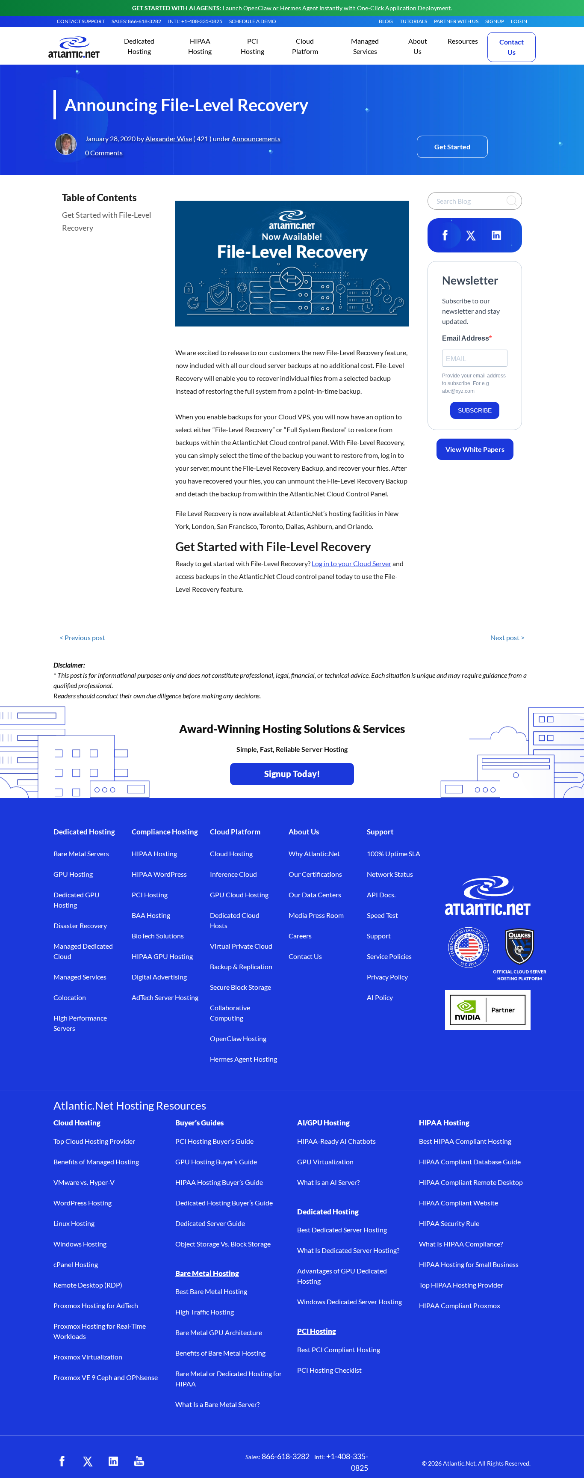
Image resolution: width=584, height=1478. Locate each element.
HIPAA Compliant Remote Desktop (471, 1182)
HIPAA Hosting (154, 853)
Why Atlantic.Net (314, 853)
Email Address (465, 338)
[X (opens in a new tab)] (87, 1461)
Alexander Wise (168, 138)
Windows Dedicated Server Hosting (349, 1301)
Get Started (452, 146)
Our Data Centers (315, 894)
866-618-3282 (286, 1456)
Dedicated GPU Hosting (76, 899)
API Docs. (381, 894)
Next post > (507, 637)
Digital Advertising (159, 977)
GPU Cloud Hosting (239, 894)
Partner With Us (456, 21)
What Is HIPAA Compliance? (461, 1244)
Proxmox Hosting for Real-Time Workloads (99, 1331)
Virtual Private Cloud (241, 946)
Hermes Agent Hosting (243, 1059)
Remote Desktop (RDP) (87, 1285)
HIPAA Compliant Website (458, 1203)
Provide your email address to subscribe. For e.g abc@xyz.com (474, 383)
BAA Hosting (151, 915)
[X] (470, 235)
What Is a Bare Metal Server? (217, 1404)
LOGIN (519, 21)
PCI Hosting (150, 894)
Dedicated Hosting (84, 831)
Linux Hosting (73, 1223)
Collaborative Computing (230, 1012)
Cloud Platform (235, 831)
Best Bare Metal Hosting (211, 1291)
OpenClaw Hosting (238, 1038)
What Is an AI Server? (328, 1182)
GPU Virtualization (325, 1161)
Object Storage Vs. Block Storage (223, 1244)
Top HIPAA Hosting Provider (461, 1285)
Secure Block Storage (240, 987)
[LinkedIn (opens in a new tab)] (113, 1461)
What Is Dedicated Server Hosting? (348, 1250)
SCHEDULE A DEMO (252, 21)
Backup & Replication (241, 966)
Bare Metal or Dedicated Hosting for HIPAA (228, 1378)
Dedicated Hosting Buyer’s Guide (224, 1203)
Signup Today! (292, 774)
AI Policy (380, 997)
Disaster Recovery (80, 925)
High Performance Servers (80, 1023)
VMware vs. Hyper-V (84, 1182)
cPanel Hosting (75, 1264)
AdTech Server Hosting (165, 997)
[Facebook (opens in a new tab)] (62, 1461)
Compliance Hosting (165, 831)
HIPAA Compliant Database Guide (470, 1161)
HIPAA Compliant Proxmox (459, 1305)
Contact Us (511, 47)
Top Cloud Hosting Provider (94, 1141)
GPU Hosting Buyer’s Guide (216, 1161)
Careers (300, 936)
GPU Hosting (73, 874)
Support (380, 831)
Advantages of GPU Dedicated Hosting (342, 1276)
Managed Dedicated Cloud (83, 951)
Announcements (256, 138)
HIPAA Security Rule (449, 1223)
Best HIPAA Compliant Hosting (465, 1141)
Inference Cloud (233, 874)
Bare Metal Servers (81, 853)
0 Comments (104, 152)
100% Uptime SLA (393, 853)
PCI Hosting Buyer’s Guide (214, 1141)
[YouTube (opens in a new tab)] (138, 1461)
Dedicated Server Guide (210, 1223)
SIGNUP (494, 21)
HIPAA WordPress (159, 874)
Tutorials (413, 21)
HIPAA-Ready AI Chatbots (336, 1141)
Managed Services (79, 977)
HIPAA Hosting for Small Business (469, 1264)
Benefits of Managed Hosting (96, 1161)
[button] (139, 47)
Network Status (390, 874)
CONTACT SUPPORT (81, 21)
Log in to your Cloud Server (351, 563)
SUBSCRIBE (475, 410)
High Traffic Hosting (204, 1312)
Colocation (69, 997)
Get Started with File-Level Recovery (106, 221)
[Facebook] (445, 235)
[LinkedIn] (496, 235)
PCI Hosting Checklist (329, 1370)
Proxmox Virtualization (87, 1357)
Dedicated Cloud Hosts (235, 920)
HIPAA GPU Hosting (162, 956)
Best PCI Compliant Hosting (338, 1349)
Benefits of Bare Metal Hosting (220, 1353)
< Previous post (82, 637)
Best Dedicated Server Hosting (342, 1230)
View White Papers (474, 449)
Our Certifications (315, 874)
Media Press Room (316, 915)
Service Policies (389, 956)
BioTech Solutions (158, 936)
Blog (386, 21)
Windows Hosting (79, 1244)
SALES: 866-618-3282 (136, 21)
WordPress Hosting (82, 1203)
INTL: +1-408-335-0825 (195, 21)
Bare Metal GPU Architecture (218, 1332)
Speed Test (382, 915)
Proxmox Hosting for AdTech (95, 1305)
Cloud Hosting (231, 853)
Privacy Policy (387, 977)
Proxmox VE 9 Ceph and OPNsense (105, 1377)
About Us (304, 831)
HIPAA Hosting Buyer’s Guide (219, 1182)
